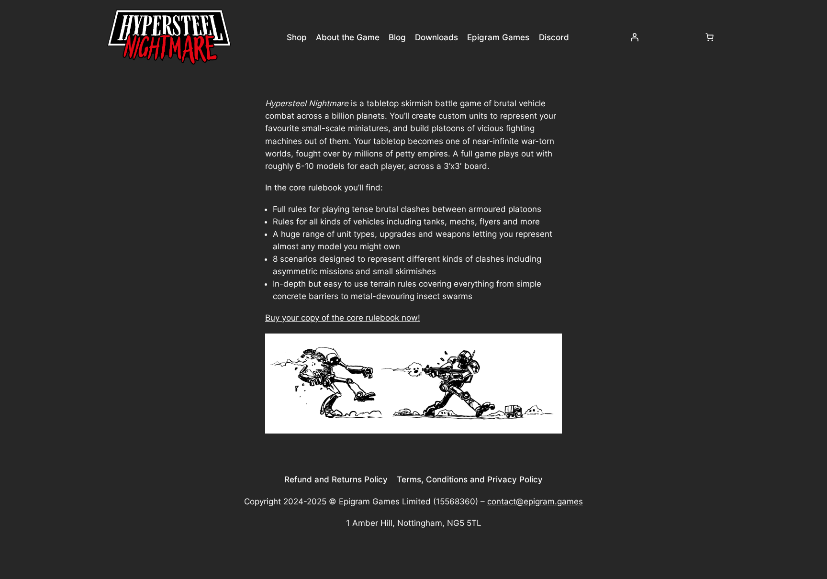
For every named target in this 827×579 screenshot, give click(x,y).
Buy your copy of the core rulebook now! (342, 318)
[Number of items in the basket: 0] (710, 37)
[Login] (634, 37)
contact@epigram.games (535, 501)
